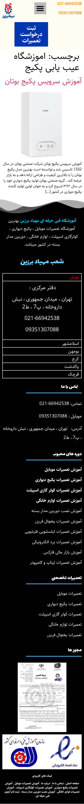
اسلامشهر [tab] (70, 343)
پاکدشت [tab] (71, 366)
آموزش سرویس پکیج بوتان (43, 81)
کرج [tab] (75, 359)
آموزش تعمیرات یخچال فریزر (58, 521)
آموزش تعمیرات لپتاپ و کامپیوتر (56, 562)
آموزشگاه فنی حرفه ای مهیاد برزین (48, 220)
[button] (40, 8)
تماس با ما (58, 783)
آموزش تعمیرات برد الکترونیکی (57, 542)
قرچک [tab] (73, 374)
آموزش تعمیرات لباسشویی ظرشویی (53, 531)
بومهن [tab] (73, 351)
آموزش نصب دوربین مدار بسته (57, 511)
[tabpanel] (42, 310)
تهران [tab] (74, 277)
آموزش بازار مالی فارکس (62, 552)
